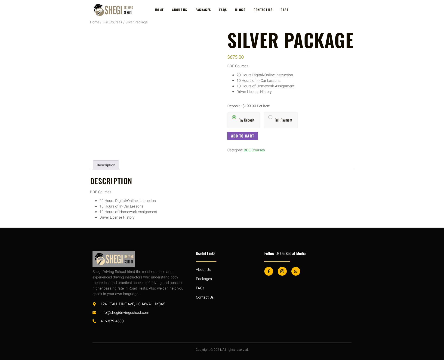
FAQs (223, 9)
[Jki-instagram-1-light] (282, 271)
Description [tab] (106, 165)
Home (159, 9)
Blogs (240, 9)
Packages (203, 9)
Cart (285, 9)
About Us (179, 9)
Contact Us (263, 9)
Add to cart (242, 136)
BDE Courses (112, 22)
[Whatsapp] (295, 271)
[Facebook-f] (268, 271)
